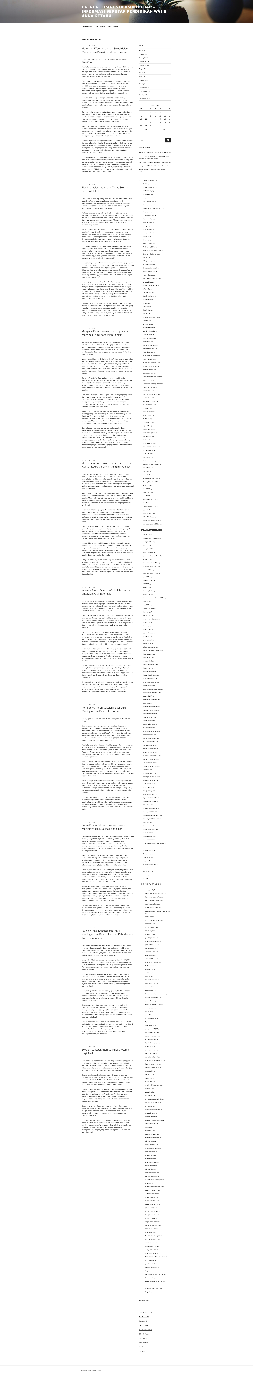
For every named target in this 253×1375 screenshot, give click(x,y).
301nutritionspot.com (152, 1193)
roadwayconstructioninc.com (152, 815)
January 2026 (143, 58)
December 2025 (144, 61)
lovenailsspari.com (149, 720)
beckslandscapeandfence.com (155, 897)
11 (165, 116)
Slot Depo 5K (143, 1321)
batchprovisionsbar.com (150, 826)
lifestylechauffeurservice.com (152, 376)
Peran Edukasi (113, 26)
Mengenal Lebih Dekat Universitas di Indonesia (154, 166)
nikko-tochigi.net (150, 1169)
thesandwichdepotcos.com (151, 362)
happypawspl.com (149, 685)
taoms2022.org (148, 594)
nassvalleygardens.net (152, 1246)
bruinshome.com (150, 1046)
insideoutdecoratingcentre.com (153, 383)
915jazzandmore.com (150, 763)
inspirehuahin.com (149, 352)
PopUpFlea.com (148, 310)
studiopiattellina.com (149, 734)
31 (160, 126)
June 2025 (142, 76)
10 (160, 116)
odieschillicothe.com (149, 671)
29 (151, 126)
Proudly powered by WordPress (91, 1370)
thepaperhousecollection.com (154, 1120)
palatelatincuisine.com (152, 945)
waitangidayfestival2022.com (152, 520)
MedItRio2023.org (149, 513)
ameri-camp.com (148, 334)
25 (165, 122)
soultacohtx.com (148, 871)
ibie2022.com (147, 471)
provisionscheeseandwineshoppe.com (155, 556)
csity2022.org (147, 605)
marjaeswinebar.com (149, 661)
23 (155, 122)
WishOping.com (148, 289)
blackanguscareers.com (153, 1225)
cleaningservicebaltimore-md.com (156, 893)
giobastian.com (150, 1074)
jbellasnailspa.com (149, 784)
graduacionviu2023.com (153, 1029)
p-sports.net (149, 976)
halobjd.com (147, 257)
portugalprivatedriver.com (151, 699)
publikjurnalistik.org (151, 1264)
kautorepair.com (148, 657)
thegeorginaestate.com (150, 794)
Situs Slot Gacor (144, 1334)
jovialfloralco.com (148, 391)
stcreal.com (147, 306)
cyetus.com (147, 440)
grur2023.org (147, 485)
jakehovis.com (147, 769)
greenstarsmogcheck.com (151, 682)
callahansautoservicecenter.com (153, 689)
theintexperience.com (150, 184)
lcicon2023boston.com (150, 517)
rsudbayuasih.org (150, 1260)
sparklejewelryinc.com (152, 1039)
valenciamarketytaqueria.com (154, 1004)
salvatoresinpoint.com (150, 387)
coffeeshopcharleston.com (151, 706)
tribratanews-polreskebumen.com (156, 1257)
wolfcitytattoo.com (151, 1053)
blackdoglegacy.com (151, 948)
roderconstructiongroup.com (152, 619)
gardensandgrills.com (152, 1162)
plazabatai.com (148, 622)
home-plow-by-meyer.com (153, 941)
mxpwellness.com (151, 1113)
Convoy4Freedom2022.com (152, 482)
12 (169, 116)
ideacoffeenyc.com (149, 668)
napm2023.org (148, 492)
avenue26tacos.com (151, 987)
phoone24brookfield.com (151, 808)
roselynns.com (147, 236)
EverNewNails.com (149, 380)
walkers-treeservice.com (153, 1102)
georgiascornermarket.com (152, 692)
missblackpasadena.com (153, 997)
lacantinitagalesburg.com (151, 675)
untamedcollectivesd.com (153, 1109)
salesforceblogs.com (149, 243)
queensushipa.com (149, 327)
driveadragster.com (151, 927)
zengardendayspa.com (152, 1036)
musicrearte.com (148, 833)
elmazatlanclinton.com (150, 664)
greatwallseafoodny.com (153, 962)
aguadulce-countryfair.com (151, 766)
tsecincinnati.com (148, 615)
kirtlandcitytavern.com (152, 1190)
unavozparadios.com (149, 640)
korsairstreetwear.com (152, 980)
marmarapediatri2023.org (151, 566)
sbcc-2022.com (148, 475)
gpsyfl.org (146, 878)
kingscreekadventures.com (152, 278)
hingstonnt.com (148, 212)
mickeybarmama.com (150, 812)
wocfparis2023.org (149, 542)
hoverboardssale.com (150, 219)
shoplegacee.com (148, 292)
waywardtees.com (149, 198)
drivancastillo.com (151, 1151)
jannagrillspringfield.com (151, 738)
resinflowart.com (150, 973)
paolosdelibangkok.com (150, 801)
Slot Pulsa (142, 1347)
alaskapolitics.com (149, 222)
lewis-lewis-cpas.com (150, 433)
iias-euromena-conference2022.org (154, 598)
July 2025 (142, 73)
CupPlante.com (148, 299)
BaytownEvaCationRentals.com (153, 250)
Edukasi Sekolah (87, 26)
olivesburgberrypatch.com (153, 1067)
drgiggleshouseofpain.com (151, 366)
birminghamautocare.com (151, 777)
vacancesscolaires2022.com (152, 524)
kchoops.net (149, 1183)
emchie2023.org (148, 570)
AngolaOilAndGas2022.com (152, 478)
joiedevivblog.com (151, 1208)
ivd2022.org (147, 601)
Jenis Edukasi (100, 26)
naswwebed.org (148, 457)
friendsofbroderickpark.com (152, 731)
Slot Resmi (142, 1351)
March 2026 (143, 50)
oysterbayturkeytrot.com (153, 1057)
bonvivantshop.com (149, 296)
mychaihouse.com (149, 787)
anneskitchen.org (150, 1001)
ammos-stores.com (151, 1197)
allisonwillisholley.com (152, 1123)
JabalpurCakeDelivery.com (151, 254)
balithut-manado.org (149, 461)
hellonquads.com (148, 629)
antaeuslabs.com (148, 282)
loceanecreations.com (152, 1201)
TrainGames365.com (150, 247)
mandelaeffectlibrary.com (151, 233)
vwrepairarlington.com (152, 890)
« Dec (145, 129)
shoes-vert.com (148, 643)
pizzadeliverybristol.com (150, 678)
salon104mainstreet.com (151, 710)
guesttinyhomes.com (152, 938)
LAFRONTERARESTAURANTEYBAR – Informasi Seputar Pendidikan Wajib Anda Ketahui (124, 11)
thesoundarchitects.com (153, 1137)
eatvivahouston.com (151, 952)
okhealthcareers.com (150, 180)
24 (160, 122)
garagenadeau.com (149, 373)
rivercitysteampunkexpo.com (154, 1180)
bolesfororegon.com (151, 1229)
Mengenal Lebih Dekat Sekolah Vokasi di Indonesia (155, 152)
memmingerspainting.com (151, 355)
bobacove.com (148, 805)
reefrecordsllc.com (151, 1008)
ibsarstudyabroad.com (150, 608)
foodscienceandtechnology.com (155, 1281)
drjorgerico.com (148, 324)
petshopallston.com (151, 983)
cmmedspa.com (150, 1155)
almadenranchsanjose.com (151, 447)
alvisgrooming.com (149, 791)
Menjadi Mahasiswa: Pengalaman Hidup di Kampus (155, 162)
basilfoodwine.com (151, 1165)
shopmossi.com (150, 1106)
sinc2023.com (147, 545)
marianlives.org (148, 194)
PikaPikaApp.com (149, 264)
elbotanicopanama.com (150, 647)
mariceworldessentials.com (152, 756)
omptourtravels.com (151, 1253)
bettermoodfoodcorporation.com (153, 208)
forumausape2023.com (150, 499)
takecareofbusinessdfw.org (151, 268)
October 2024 (143, 95)
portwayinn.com (150, 1130)
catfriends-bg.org (148, 191)
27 (141, 126)
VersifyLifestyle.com (149, 275)
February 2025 (143, 80)
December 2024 (144, 87)
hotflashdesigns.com (149, 369)
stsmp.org (146, 226)
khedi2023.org (147, 559)
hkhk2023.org (147, 489)
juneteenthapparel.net (152, 1267)
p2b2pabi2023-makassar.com (152, 538)
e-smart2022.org (148, 422)
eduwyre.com (147, 408)
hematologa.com (150, 931)
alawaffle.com (149, 1011)
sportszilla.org (147, 822)
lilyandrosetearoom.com (153, 1064)
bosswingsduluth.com (150, 773)
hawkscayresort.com (150, 626)
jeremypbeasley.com (149, 359)
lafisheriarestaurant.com (151, 759)
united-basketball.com (152, 1018)
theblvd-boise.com (149, 415)
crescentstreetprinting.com (154, 920)
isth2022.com (147, 535)
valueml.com (147, 313)
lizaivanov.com (150, 934)
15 (150, 119)
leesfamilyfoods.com (149, 429)
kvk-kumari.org (150, 1278)
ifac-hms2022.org (149, 591)
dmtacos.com (149, 916)
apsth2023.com (148, 510)
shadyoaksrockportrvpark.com (153, 650)
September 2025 (144, 65)
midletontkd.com (150, 1158)
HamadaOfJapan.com (150, 271)
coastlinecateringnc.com (153, 904)
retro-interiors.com (149, 412)
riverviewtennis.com (149, 840)
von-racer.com (147, 703)
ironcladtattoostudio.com (153, 1043)
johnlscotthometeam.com (151, 394)
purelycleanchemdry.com (151, 285)
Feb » (164, 129)
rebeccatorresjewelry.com (151, 317)
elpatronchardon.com (150, 745)
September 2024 (144, 98)
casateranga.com (150, 1095)
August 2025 (143, 69)
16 (155, 119)
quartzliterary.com (149, 727)
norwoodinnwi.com (151, 1218)
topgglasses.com (150, 990)
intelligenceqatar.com (150, 261)
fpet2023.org (147, 419)
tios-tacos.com (150, 1022)
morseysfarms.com (149, 836)
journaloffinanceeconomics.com (155, 1274)
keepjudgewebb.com (152, 1144)
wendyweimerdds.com (150, 331)
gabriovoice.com (150, 969)
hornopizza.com (150, 924)
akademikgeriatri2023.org (151, 563)
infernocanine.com (151, 1116)
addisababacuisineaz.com (153, 1288)
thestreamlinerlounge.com (153, 1236)
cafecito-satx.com (151, 1025)
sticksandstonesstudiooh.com (154, 1099)
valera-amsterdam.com (152, 1211)
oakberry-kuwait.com (150, 724)
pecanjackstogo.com (152, 1032)
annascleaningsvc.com (152, 1050)
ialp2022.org (147, 584)
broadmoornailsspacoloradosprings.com (158, 994)
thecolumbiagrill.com (149, 552)
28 (146, 126)
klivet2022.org (147, 587)
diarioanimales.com (149, 633)
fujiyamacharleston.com (151, 741)
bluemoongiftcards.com (152, 1176)
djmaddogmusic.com (152, 1134)
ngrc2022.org (147, 426)
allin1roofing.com (150, 1141)
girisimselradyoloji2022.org (151, 573)
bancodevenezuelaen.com (151, 205)
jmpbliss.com (147, 320)
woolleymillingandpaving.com (154, 1085)
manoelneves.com (149, 229)
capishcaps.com (148, 875)
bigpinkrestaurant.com (150, 348)
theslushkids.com (150, 1071)
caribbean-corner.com (152, 1172)
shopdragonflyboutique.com (152, 819)
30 (155, 126)
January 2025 (143, 84)
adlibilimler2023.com (150, 454)
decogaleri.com (148, 636)
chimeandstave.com (151, 959)
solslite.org (148, 1127)
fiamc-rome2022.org (150, 752)
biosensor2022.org (149, 580)
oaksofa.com (147, 868)
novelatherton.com (151, 1243)
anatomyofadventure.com (153, 1148)
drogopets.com (148, 857)
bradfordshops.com (149, 443)
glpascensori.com (150, 1078)
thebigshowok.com (151, 955)
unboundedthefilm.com (150, 187)
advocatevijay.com (149, 450)
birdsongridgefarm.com (152, 1204)
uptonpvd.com (149, 1088)
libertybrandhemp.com (152, 1215)
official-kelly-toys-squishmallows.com (155, 843)
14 (146, 119)
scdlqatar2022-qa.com (150, 549)
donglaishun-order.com (150, 748)
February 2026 (143, 54)
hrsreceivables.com (149, 338)
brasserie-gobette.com (150, 829)
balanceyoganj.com (149, 240)
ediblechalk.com (148, 861)
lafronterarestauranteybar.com (155, 1060)
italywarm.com (150, 1271)
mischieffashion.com (149, 404)
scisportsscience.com (152, 1285)
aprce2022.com (148, 468)
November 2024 (144, 91)
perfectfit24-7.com (149, 696)
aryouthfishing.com (151, 1015)
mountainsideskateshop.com (154, 1186)
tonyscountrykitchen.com (151, 780)
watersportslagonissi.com (151, 401)
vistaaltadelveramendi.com (154, 900)
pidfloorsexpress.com (150, 201)
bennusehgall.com (149, 612)
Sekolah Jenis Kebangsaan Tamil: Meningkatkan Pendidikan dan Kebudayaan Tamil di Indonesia (107, 934)
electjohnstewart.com (152, 1250)
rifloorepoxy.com (150, 1081)
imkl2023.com (147, 503)
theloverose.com (150, 966)
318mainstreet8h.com (150, 717)
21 (146, 122)
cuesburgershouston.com (153, 907)
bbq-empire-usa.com (149, 850)
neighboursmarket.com (152, 1222)
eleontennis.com (148, 436)
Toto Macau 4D (144, 1317)
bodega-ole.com (150, 1232)
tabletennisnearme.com (150, 864)
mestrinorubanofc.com (152, 1239)
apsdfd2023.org (148, 496)
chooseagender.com (149, 215)
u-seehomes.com (148, 398)
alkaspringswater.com (150, 713)
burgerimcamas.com (152, 1292)
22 (150, 122)
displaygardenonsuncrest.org (152, 847)
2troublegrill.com (150, 1092)
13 (141, 119)
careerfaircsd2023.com (150, 506)
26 (169, 122)
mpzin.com (146, 303)
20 (141, 122)
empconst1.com (148, 341)
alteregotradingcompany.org (152, 464)
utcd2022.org (147, 577)
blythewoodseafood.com (151, 798)
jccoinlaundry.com (149, 654)
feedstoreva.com (148, 854)
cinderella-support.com (150, 345)
